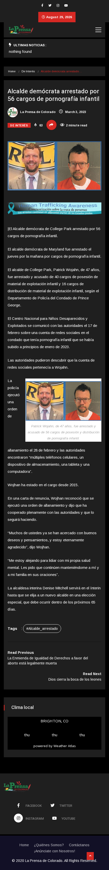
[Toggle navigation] (98, 30)
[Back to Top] (90, 856)
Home (11, 71)
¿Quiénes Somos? (49, 845)
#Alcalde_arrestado (42, 629)
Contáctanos (79, 845)
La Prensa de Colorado (37, 112)
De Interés (28, 71)
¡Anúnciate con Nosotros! (54, 851)
